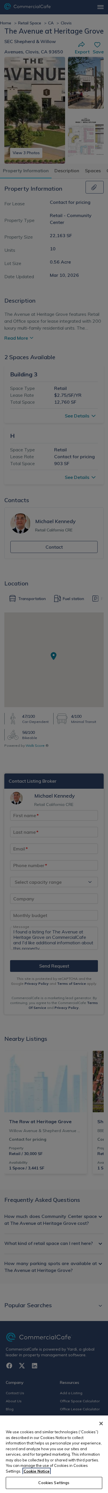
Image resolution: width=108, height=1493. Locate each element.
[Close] (101, 1423)
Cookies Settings (53, 1482)
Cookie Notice (37, 1471)
